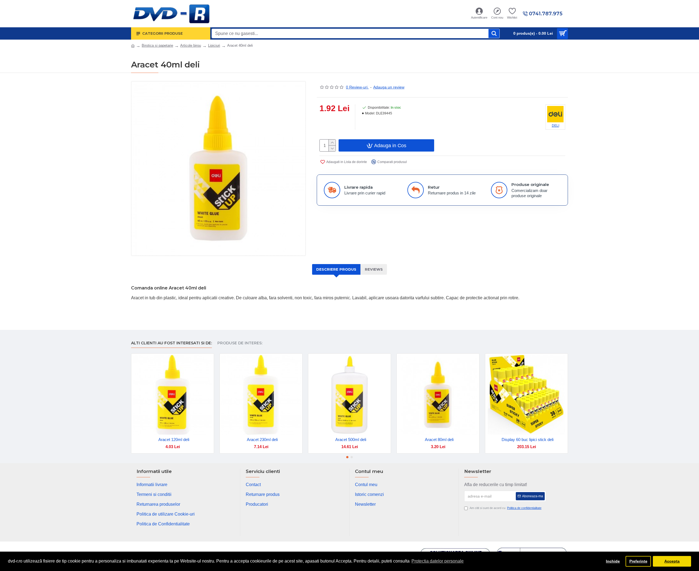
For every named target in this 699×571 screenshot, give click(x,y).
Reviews (374, 269)
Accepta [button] (672, 561)
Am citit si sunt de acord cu (505, 508)
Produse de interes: (239, 343)
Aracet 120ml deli (173, 439)
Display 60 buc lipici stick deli (527, 439)
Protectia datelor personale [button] (437, 561)
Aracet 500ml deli (350, 439)
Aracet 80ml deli (439, 439)
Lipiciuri (214, 45)
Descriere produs (336, 269)
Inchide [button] (613, 561)
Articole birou (190, 45)
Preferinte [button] (638, 561)
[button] (347, 457)
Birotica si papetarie (157, 45)
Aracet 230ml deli (262, 439)
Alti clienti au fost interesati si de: (171, 343)
